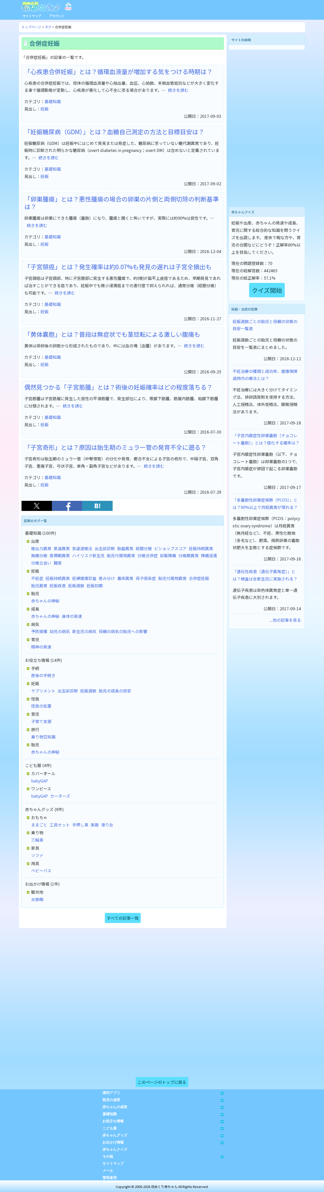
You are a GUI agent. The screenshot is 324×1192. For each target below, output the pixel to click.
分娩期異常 (188, 555)
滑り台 (107, 825)
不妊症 (37, 578)
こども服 (110, 1128)
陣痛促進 (209, 555)
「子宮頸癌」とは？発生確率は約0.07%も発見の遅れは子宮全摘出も (118, 266)
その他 (108, 1156)
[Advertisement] (267, 128)
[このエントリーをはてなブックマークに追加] (97, 509)
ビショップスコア (170, 548)
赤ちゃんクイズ (115, 1149)
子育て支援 (41, 721)
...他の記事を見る (285, 620)
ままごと (39, 825)
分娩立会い (41, 563)
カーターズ (60, 796)
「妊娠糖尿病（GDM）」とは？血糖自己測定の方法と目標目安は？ (114, 131)
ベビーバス (41, 870)
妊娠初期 (95, 585)
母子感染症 (146, 578)
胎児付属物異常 (121, 555)
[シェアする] (67, 509)
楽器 (95, 825)
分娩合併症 (147, 555)
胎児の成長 (111, 1100)
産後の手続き (43, 675)
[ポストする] (37, 509)
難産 (58, 563)
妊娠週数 (76, 585)
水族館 (37, 899)
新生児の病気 (84, 631)
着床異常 (125, 578)
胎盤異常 (125, 548)
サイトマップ (32, 16)
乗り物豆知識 (43, 737)
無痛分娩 (39, 555)
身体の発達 (72, 616)
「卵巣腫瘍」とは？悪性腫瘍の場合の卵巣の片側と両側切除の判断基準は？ (121, 202)
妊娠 (44, 109)
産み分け (107, 578)
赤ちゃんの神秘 (45, 601)
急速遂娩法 (82, 548)
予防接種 (39, 631)
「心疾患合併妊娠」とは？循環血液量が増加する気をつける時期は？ (118, 71)
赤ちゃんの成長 (115, 1107)
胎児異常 (39, 585)
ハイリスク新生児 (88, 555)
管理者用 (110, 1178)
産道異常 (62, 548)
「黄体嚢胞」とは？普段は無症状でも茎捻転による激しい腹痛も (112, 334)
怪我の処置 (41, 706)
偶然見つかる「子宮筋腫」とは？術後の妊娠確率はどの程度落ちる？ (118, 387)
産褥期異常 (60, 555)
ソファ (37, 855)
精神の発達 (41, 647)
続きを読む (178, 90)
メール (108, 1171)
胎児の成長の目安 (115, 691)
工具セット (60, 825)
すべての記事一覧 (123, 918)
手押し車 (80, 825)
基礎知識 (53, 101)
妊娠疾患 (58, 585)
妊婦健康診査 (84, 578)
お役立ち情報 (113, 1121)
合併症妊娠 (199, 578)
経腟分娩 (144, 548)
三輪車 (37, 840)
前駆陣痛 (168, 555)
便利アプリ (111, 1093)
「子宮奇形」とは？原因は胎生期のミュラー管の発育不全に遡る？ (115, 447)
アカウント (57, 16)
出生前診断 (105, 548)
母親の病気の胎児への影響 (123, 631)
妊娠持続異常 (201, 548)
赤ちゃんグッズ (115, 1135)
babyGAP (39, 781)
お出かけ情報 (113, 1142)
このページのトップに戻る (162, 1082)
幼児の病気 (60, 631)
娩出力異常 (41, 548)
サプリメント (43, 691)
